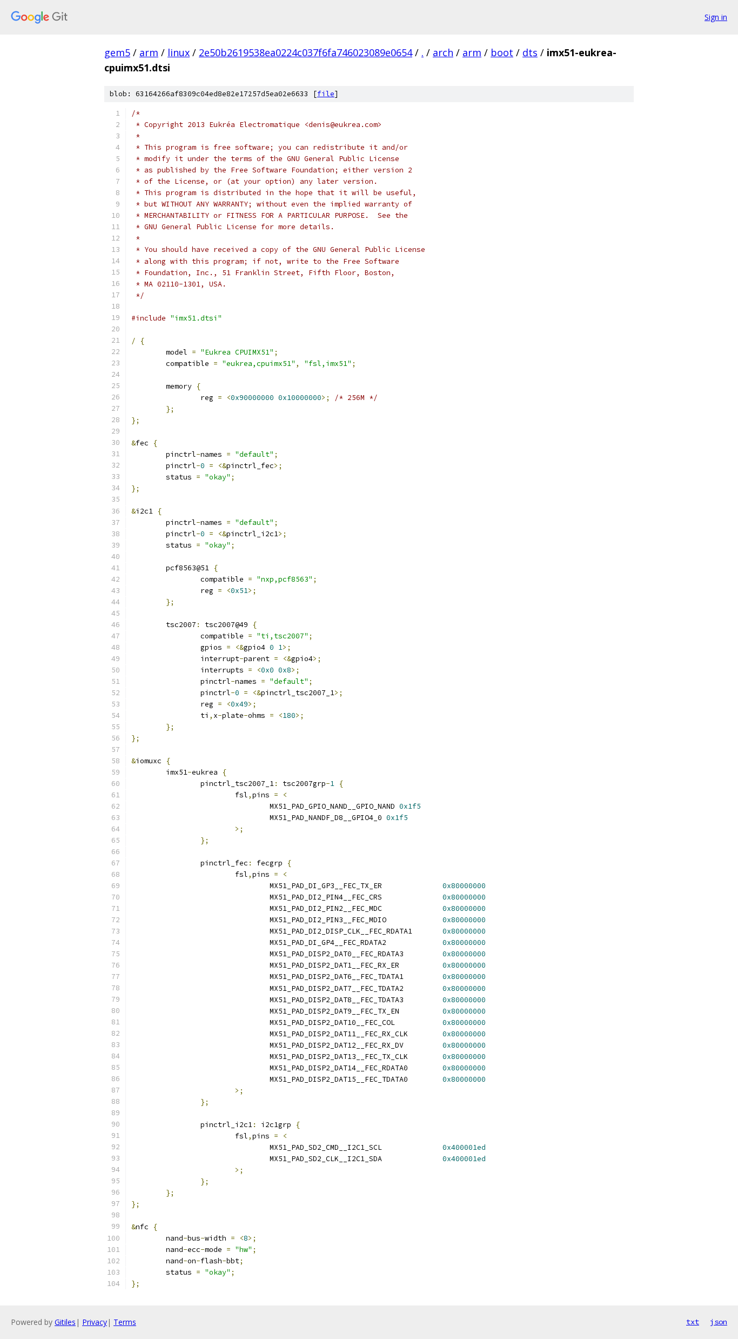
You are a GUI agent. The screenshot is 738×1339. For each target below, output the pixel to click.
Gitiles (65, 1322)
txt (692, 1322)
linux (178, 52)
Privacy (94, 1322)
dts (530, 52)
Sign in (716, 17)
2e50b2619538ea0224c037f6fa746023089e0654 (305, 52)
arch (443, 52)
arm (148, 52)
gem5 (117, 52)
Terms (124, 1322)
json (718, 1322)
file (325, 93)
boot (502, 52)
